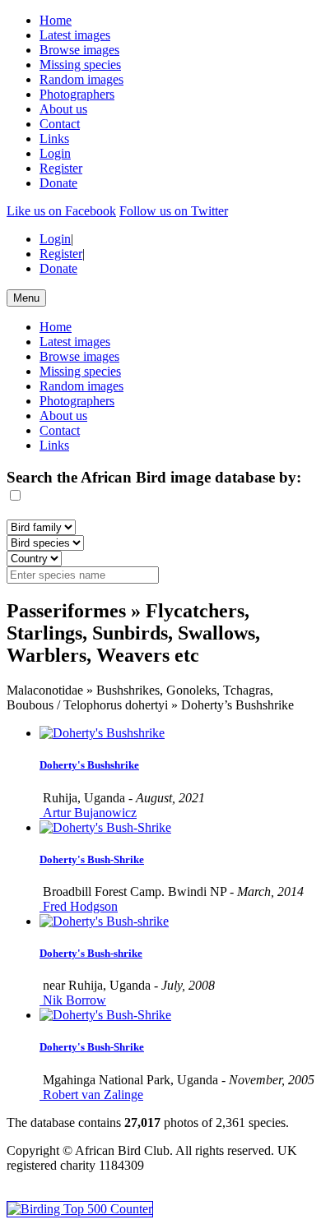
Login (55, 153)
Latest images (75, 35)
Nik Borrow (73, 1000)
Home (56, 20)
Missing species (80, 65)
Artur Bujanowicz (88, 813)
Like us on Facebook (61, 211)
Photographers (77, 94)
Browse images (79, 50)
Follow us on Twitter (173, 211)
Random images (81, 79)
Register (61, 168)
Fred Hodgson (79, 906)
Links (54, 138)
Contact (60, 124)
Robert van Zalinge (91, 1095)
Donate (58, 183)
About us (63, 109)
